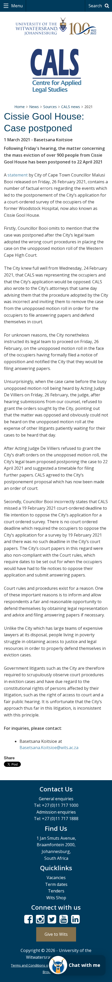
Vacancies (56, 877)
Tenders (56, 891)
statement (18, 175)
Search (96, 6)
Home (19, 106)
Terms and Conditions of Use (34, 965)
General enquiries (56, 799)
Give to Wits (56, 934)
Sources (50, 106)
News (34, 106)
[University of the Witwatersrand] (56, 26)
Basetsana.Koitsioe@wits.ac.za (49, 747)
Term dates (56, 884)
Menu (16, 6)
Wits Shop (56, 898)
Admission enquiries (56, 812)
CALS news (70, 106)
